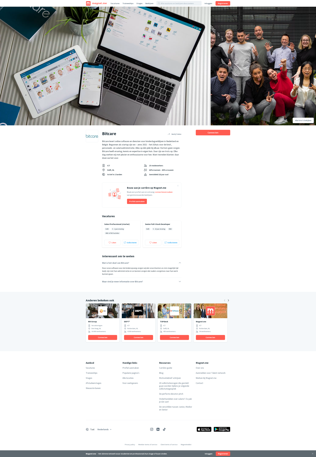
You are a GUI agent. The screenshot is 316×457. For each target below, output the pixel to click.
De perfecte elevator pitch (171, 393)
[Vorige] (225, 300)
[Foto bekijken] (105, 66)
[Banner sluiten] (178, 186)
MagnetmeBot (186, 444)
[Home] (96, 3)
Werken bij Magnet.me (206, 378)
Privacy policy (130, 444)
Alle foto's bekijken (303, 120)
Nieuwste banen (93, 388)
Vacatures (115, 3)
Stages (139, 3)
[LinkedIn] (158, 429)
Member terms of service (147, 444)
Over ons (200, 367)
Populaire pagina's (130, 372)
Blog (161, 372)
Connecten (213, 132)
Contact (199, 383)
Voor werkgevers (130, 383)
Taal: (92, 429)
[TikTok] (164, 429)
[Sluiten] (312, 453)
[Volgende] (228, 300)
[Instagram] (151, 429)
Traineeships (127, 3)
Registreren (223, 3)
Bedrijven (149, 3)
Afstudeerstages (93, 383)
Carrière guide (165, 367)
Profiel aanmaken (137, 201)
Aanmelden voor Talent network (211, 372)
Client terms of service (169, 444)
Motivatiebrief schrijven (170, 378)
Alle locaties (128, 378)
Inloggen (208, 3)
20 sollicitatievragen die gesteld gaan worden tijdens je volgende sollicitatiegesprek (174, 386)
